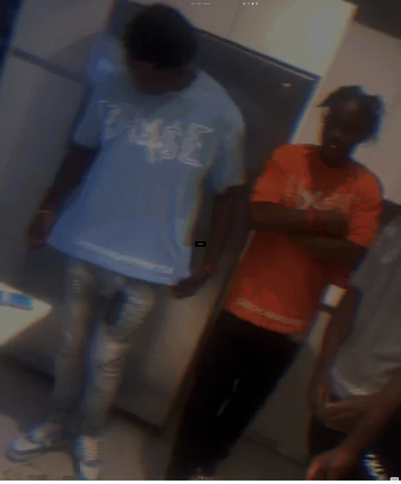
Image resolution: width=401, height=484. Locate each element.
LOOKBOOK (206, 3)
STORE (199, 3)
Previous (3, 237)
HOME (192, 3)
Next (397, 237)
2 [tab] (201, 477)
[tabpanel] (200, 240)
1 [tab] (199, 477)
